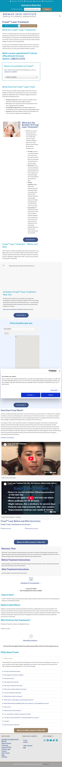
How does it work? (9, 678)
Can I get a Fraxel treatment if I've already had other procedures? (21, 717)
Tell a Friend (5, 753)
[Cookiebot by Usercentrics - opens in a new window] (49, 371)
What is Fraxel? (8, 658)
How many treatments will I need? (13, 685)
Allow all (50, 395)
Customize (30, 395)
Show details (53, 390)
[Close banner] (59, 370)
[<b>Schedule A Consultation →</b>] (31, 579)
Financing (5, 745)
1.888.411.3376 (17, 58)
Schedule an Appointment (10, 739)
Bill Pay (4, 741)
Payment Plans (7, 747)
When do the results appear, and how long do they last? (18, 699)
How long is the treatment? (11, 682)
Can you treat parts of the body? (12, 692)
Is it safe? (6, 721)
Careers (4, 751)
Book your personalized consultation (13, 309)
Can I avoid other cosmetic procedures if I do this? (17, 714)
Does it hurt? (7, 707)
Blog (3, 755)
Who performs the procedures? (12, 710)
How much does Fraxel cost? (11, 724)
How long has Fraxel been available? (13, 675)
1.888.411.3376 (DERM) (10, 71)
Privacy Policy (46, 764)
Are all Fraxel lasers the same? (12, 671)
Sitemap (4, 757)
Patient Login (6, 749)
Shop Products (6, 743)
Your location (7, 329)
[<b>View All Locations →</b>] (31, 636)
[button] (60, 16)
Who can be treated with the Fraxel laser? (15, 689)
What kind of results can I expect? (13, 696)
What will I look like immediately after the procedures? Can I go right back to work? (26, 703)
